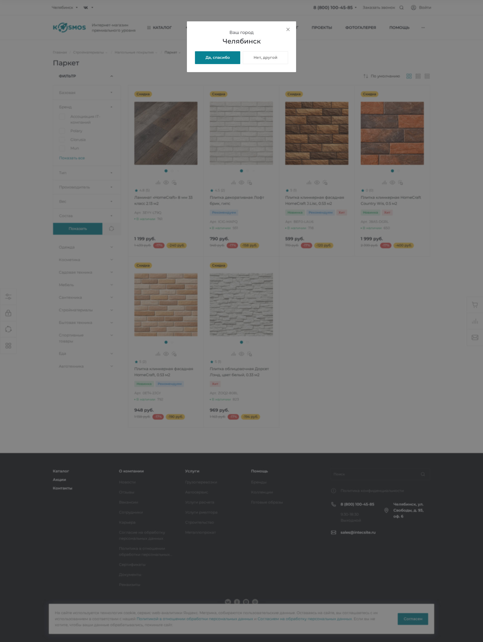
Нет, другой (265, 57)
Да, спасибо (218, 57)
